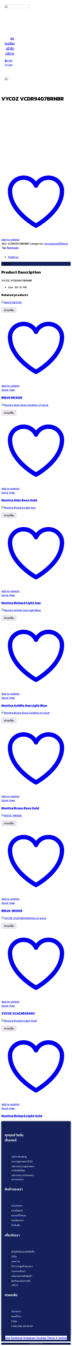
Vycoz (48, 244)
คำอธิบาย (13, 257)
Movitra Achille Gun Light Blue (24, 705)
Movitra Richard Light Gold (21, 1115)
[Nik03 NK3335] (11, 302)
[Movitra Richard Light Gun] (18, 508)
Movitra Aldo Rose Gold (19, 500)
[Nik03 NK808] (11, 815)
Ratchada (12, 248)
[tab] (39, 257)
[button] (25, 32)
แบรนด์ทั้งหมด (60, 244)
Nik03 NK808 (11, 910)
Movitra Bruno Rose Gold (20, 808)
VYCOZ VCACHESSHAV (18, 1013)
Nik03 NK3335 (11, 397)
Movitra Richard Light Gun (21, 602)
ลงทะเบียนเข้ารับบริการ (10, 46)
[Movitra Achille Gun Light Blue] (21, 610)
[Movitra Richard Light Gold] (19, 1021)
